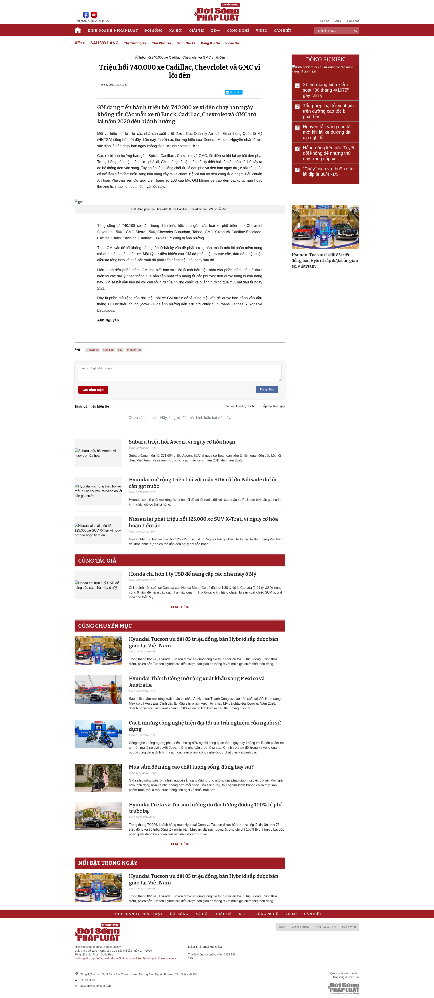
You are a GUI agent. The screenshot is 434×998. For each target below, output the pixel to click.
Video (261, 31)
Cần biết (283, 31)
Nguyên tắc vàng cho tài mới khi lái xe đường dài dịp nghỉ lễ (327, 132)
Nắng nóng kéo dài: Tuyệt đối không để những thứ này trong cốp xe (328, 153)
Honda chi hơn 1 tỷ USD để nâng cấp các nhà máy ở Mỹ (192, 574)
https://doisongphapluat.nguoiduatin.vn (98, 946)
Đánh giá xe (186, 43)
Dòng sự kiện (325, 59)
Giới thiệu (300, 927)
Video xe (232, 43)
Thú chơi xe (161, 43)
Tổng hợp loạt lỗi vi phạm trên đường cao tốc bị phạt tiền (328, 111)
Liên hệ (324, 21)
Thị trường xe (135, 43)
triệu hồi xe (134, 350)
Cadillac (108, 350)
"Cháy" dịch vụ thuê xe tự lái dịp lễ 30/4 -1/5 (328, 171)
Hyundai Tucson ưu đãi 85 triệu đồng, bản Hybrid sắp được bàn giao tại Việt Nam (325, 260)
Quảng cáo (352, 21)
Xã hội (176, 31)
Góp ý (337, 21)
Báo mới (349, 927)
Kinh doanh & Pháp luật (113, 31)
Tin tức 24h (326, 927)
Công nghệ (238, 31)
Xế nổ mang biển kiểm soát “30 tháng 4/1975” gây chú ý (326, 90)
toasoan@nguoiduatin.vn (95, 985)
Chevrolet (93, 350)
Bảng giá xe (210, 43)
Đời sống (153, 31)
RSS (282, 927)
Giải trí (197, 31)
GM (120, 350)
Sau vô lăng (104, 43)
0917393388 (88, 980)
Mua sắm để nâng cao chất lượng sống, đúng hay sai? (191, 767)
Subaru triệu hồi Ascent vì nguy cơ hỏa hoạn (182, 442)
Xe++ (215, 31)
